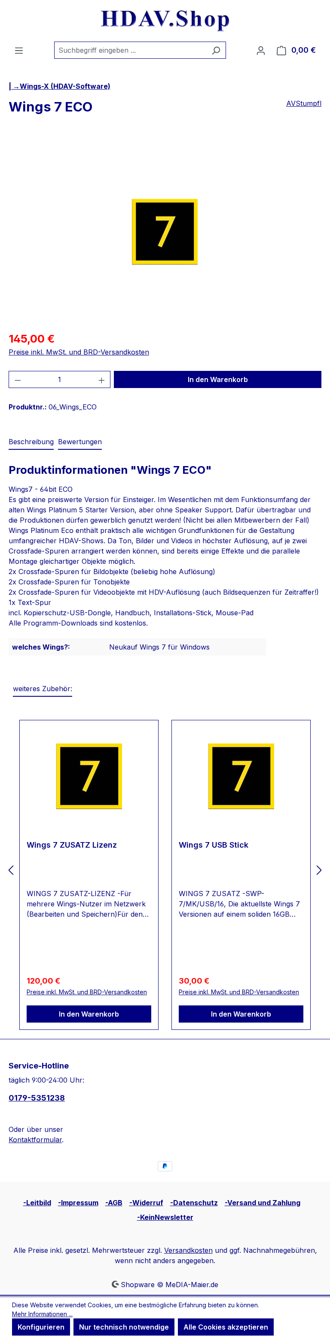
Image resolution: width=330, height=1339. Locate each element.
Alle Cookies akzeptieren (225, 1327)
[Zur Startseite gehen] (165, 20)
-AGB (113, 1202)
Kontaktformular (35, 1139)
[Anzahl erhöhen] (102, 379)
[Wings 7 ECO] (165, 232)
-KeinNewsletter (165, 1217)
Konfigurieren (41, 1327)
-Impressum (78, 1202)
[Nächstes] (319, 870)
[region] (165, 231)
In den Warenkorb (218, 379)
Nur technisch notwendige (124, 1327)
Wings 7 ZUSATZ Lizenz (72, 844)
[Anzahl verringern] (18, 379)
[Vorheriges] (10, 870)
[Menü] (19, 50)
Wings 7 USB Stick (213, 844)
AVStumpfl (303, 103)
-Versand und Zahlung (262, 1202)
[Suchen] (216, 50)
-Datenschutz (194, 1202)
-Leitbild (37, 1202)
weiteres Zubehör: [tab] (42, 688)
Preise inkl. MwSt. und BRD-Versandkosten (79, 352)
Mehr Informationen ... (42, 1314)
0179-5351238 (37, 1097)
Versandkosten (188, 1250)
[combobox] (130, 50)
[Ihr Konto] (261, 50)
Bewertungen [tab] (80, 441)
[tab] (31, 442)
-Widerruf (146, 1202)
